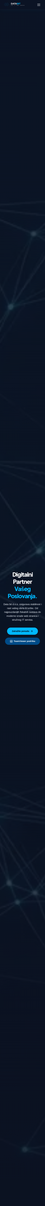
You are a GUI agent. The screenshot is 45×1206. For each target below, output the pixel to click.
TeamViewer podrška (22, 641)
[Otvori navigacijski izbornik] (38, 5)
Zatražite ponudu (22, 631)
